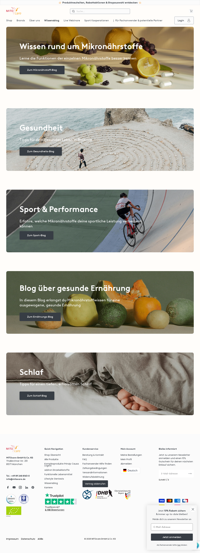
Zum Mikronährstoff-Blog (42, 69)
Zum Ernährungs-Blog (40, 316)
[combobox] (100, 11)
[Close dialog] (193, 509)
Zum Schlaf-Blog (37, 395)
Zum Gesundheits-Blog (40, 151)
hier (179, 545)
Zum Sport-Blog (36, 235)
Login (181, 20)
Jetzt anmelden (171, 537)
